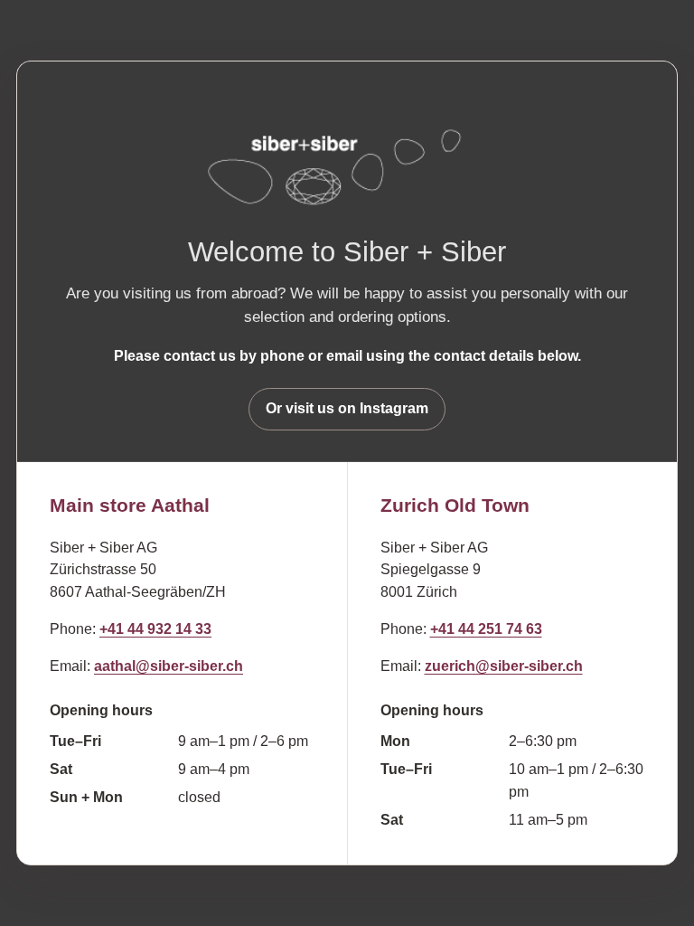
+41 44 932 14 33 (155, 629)
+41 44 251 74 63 (486, 629)
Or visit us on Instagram (347, 408)
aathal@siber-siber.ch (168, 666)
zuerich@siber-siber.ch (504, 666)
